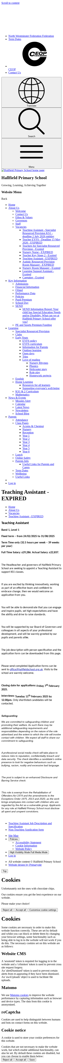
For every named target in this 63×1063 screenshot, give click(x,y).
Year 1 (26, 435)
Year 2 (26, 438)
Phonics (33, 366)
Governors (21, 220)
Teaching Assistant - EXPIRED (39, 258)
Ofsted (19, 290)
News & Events (17, 397)
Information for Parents (35, 347)
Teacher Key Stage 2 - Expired (39, 255)
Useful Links (22, 476)
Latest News (22, 407)
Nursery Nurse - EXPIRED (37, 252)
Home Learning (24, 381)
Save (32, 1059)
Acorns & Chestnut (33, 426)
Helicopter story (38, 369)
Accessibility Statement (28, 842)
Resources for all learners (36, 385)
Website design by (25, 864)
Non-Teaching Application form (26, 829)
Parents (12, 416)
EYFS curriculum (32, 343)
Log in (12, 483)
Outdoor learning (31, 350)
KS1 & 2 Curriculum (27, 391)
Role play (34, 372)
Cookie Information (26, 845)
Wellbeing (21, 473)
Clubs (18, 334)
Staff (18, 223)
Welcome (20, 211)
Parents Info (22, 461)
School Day (22, 302)
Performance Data (25, 293)
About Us (13, 207)
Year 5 (26, 448)
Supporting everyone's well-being (40, 388)
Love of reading (31, 359)
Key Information (17, 280)
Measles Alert (22, 400)
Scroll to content (10, 2)
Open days (28, 353)
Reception (28, 432)
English (19, 378)
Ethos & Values (24, 217)
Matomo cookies (19, 995)
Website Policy (23, 848)
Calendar (20, 404)
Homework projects (40, 375)
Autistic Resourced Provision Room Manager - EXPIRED (38, 263)
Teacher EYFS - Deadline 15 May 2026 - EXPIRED (41, 241)
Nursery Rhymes (38, 362)
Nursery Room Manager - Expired (41, 267)
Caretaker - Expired (33, 277)
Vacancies (20, 226)
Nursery (26, 429)
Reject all (7, 910)
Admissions (21, 283)
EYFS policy (29, 340)
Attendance (21, 419)
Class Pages (22, 423)
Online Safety (23, 457)
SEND (19, 305)
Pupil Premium (23, 299)
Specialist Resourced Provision (32, 331)
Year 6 (26, 451)
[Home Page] (22, 170)
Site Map (13, 835)
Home (11, 204)
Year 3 (26, 442)
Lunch (19, 454)
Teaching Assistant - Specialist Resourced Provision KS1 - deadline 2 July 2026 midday (39, 233)
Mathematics (22, 394)
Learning (13, 328)
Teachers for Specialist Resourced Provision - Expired (41, 247)
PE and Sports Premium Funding (33, 324)
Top (4, 871)
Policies (19, 296)
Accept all (21, 910)
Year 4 (26, 445)
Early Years (21, 337)
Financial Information (27, 286)
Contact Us (14, 72)
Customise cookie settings (42, 910)
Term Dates (14, 39)
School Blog (22, 413)
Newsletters (21, 410)
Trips (25, 356)
